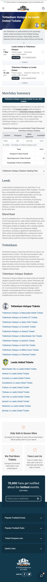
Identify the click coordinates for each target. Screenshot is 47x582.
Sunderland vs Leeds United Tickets (17, 383)
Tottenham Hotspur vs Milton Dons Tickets (20, 350)
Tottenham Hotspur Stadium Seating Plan (20, 171)
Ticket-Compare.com (14, 538)
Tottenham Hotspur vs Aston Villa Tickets (19, 322)
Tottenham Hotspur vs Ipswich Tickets (18, 341)
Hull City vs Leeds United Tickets (16, 397)
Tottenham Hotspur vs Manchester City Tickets (22, 336)
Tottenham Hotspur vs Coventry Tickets (19, 327)
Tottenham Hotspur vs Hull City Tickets (18, 345)
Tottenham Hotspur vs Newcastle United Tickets (22, 313)
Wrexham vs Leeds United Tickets (16, 406)
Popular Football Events (15, 518)
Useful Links (10, 548)
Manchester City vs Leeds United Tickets (19, 369)
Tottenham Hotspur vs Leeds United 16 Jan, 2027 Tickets (23, 100)
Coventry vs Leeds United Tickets (16, 378)
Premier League (22, 109)
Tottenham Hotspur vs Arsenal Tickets (18, 331)
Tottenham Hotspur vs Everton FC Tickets (19, 317)
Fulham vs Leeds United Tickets (15, 387)
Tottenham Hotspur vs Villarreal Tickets (19, 354)
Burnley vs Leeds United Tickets (15, 410)
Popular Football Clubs (14, 528)
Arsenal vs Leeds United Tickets (15, 373)
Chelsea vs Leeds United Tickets (15, 392)
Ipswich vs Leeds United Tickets (15, 401)
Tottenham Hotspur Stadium (30, 112)
